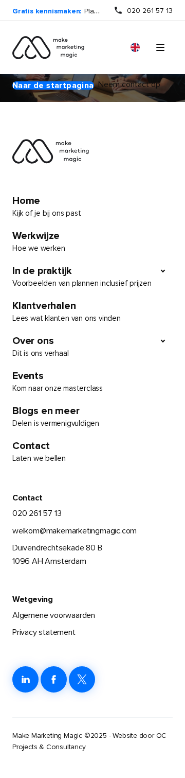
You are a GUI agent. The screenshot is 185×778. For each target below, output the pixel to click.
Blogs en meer (55, 416)
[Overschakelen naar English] (135, 48)
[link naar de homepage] (48, 47)
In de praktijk (82, 276)
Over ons (40, 346)
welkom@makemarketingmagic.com (74, 531)
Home (46, 206)
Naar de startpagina (53, 85)
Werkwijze (38, 241)
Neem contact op (129, 84)
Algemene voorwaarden (53, 615)
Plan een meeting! (112, 11)
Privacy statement (44, 632)
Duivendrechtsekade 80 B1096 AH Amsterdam (57, 554)
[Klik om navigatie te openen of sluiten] (160, 47)
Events (57, 381)
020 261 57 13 (150, 10)
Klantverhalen (66, 311)
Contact (39, 451)
